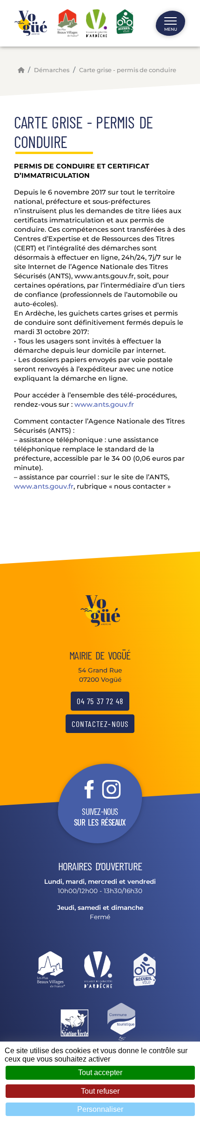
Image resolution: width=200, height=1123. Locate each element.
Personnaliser (100, 1109)
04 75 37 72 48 (100, 701)
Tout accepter (100, 1072)
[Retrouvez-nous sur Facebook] (88, 788)
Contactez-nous (100, 724)
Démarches (51, 70)
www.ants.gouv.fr (104, 404)
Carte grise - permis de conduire (127, 70)
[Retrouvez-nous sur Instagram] (111, 788)
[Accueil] (21, 70)
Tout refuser (100, 1091)
